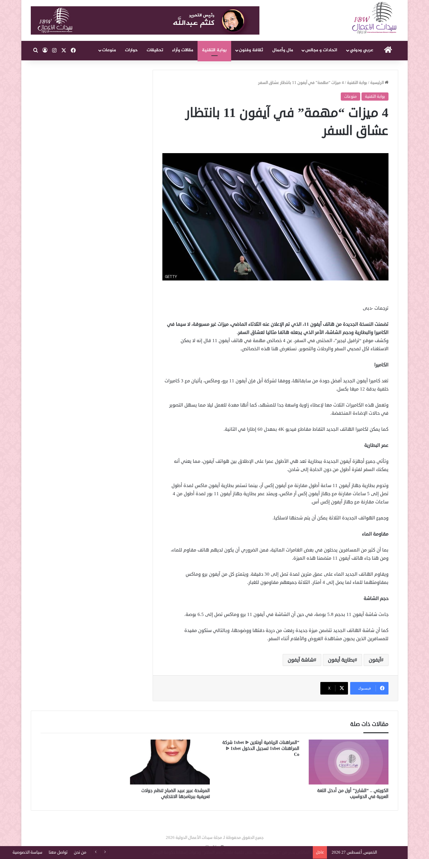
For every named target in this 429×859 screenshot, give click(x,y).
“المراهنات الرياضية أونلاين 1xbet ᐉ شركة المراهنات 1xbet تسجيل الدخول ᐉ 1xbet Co (260, 748)
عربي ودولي (361, 50)
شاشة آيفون (301, 660)
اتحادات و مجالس (321, 50)
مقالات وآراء (182, 50)
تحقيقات (155, 50)
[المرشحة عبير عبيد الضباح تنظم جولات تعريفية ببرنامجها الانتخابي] (170, 762)
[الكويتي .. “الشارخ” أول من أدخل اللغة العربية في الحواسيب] (349, 762)
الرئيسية (377, 83)
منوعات (109, 50)
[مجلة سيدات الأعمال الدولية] (374, 18)
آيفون (375, 660)
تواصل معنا (58, 852)
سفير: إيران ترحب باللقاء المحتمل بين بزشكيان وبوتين (266, 852)
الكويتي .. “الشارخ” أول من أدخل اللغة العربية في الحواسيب (352, 794)
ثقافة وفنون (251, 50)
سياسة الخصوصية (27, 852)
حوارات (131, 50)
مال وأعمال (282, 50)
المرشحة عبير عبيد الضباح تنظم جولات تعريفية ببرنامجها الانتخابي (175, 794)
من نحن (80, 852)
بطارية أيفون (341, 660)
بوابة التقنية (214, 50)
